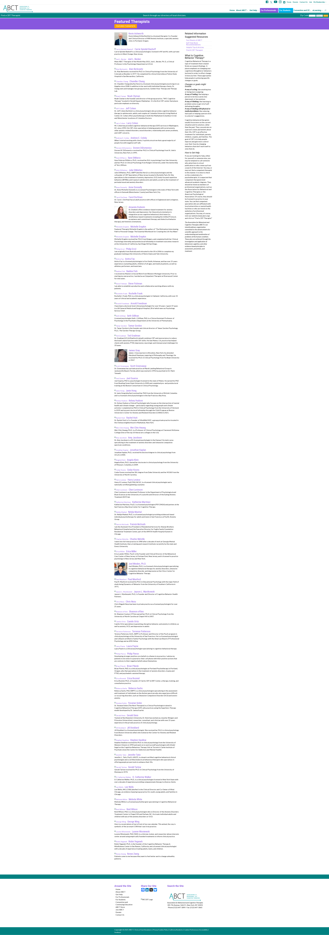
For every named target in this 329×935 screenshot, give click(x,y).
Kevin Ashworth (136, 33)
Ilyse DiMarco (134, 158)
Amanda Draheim (137, 207)
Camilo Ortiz (133, 621)
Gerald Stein (132, 715)
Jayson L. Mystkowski (144, 591)
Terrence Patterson (141, 631)
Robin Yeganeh (136, 841)
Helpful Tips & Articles (195, 47)
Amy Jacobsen (135, 437)
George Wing (133, 821)
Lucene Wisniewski (141, 831)
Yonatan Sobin (135, 703)
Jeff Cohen (131, 108)
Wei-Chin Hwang (138, 428)
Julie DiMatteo (135, 170)
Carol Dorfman (135, 197)
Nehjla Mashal (135, 512)
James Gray (134, 350)
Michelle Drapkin (138, 227)
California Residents (176, 930)
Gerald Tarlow (134, 767)
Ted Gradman (133, 335)
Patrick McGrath (137, 524)
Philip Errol (131, 249)
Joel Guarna (132, 378)
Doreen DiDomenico (142, 148)
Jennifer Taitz (134, 755)
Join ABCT (120, 910)
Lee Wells (129, 787)
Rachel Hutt (131, 418)
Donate (295, 2)
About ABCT (241, 10)
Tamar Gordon (135, 326)
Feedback (117, 932)
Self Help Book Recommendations (193, 44)
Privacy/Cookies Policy (160, 930)
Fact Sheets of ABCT (194, 40)
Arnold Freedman (139, 303)
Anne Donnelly (135, 187)
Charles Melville (137, 539)
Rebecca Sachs (135, 688)
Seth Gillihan (133, 316)
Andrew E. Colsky (139, 138)
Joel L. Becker (134, 59)
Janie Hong (131, 390)
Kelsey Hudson (136, 400)
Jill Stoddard (133, 728)
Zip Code (304, 15)
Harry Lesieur (134, 480)
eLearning (317, 10)
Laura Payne (132, 646)
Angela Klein (133, 460)
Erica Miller (131, 551)
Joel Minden (134, 564)
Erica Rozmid (133, 678)
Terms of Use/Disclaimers (143, 930)
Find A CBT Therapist (194, 50)
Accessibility (203, 930)
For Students (285, 10)
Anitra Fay (130, 259)
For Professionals (268, 10)
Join (310, 2)
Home (232, 10)
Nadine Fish (132, 271)
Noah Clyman (133, 96)
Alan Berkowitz (136, 69)
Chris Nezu (131, 601)
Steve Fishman (135, 283)
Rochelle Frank (135, 293)
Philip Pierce (133, 654)
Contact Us (304, 2)
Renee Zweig (133, 854)
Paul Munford (134, 579)
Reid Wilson (132, 809)
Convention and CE (302, 10)
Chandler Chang (137, 81)
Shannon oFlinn (136, 611)
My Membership (319, 2)
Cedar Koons (133, 470)
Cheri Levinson (136, 490)
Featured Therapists (125, 26)
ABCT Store (120, 907)
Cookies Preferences (191, 930)
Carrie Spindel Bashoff (145, 49)
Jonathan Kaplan (138, 450)
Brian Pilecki (133, 666)
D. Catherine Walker (142, 777)
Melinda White (135, 799)
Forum (289, 2)
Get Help (253, 10)
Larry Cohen (132, 123)
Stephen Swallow (138, 740)
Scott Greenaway (138, 366)
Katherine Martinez (141, 502)
